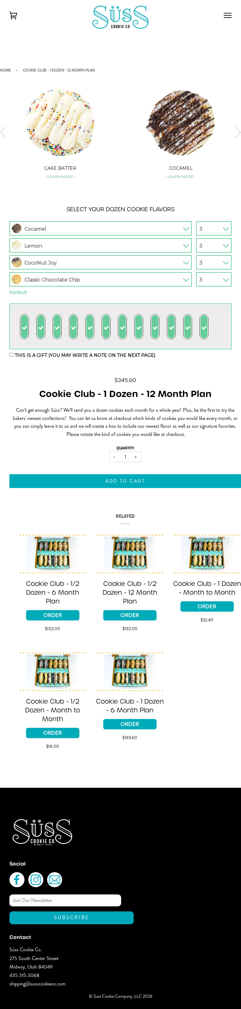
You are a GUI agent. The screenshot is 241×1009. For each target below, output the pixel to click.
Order (52, 615)
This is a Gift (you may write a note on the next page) (84, 355)
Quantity (125, 448)
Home (5, 70)
